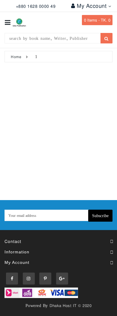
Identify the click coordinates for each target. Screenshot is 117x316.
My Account (92, 5)
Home (16, 57)
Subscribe (100, 215)
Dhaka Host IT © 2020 (71, 305)
